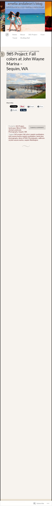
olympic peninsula (15, 130)
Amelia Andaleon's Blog (26, 16)
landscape (12, 128)
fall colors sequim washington (33, 134)
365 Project (32, 35)
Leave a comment (37, 127)
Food (42, 35)
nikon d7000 (23, 138)
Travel (14, 38)
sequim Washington (31, 140)
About (22, 35)
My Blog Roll (25, 38)
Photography (13, 132)
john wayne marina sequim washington (22, 136)
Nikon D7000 (21, 128)
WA (25, 132)
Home (14, 35)
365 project (18, 134)
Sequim (21, 132)
